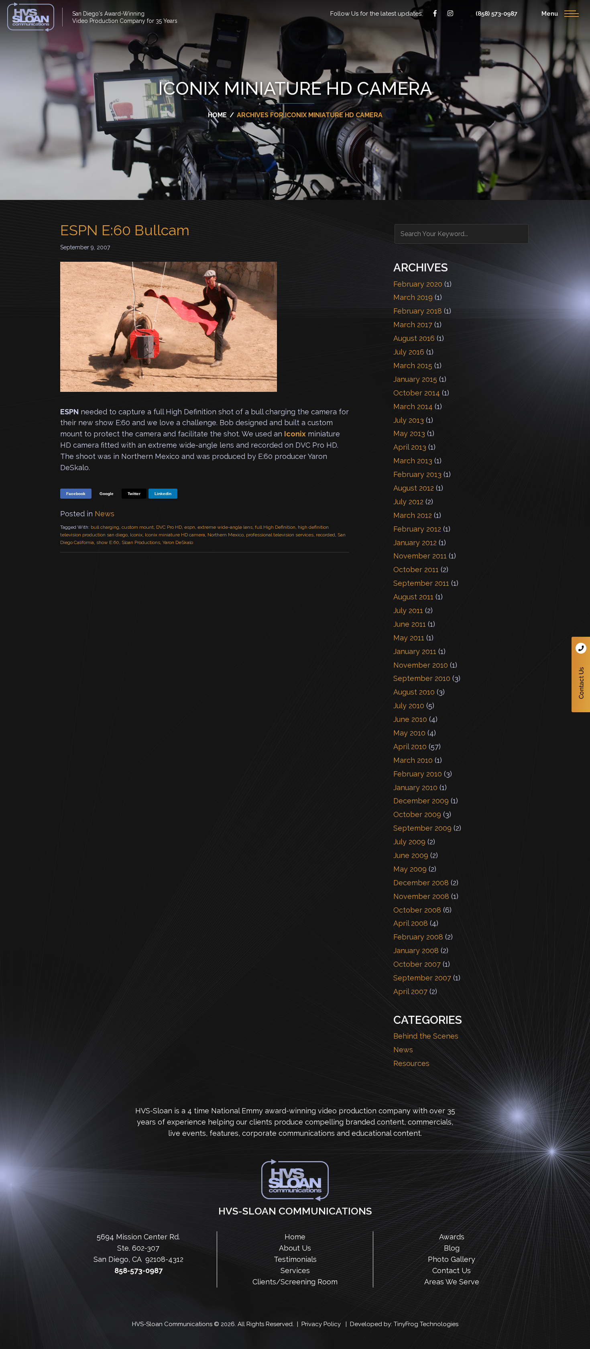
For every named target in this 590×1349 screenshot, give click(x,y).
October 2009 (417, 814)
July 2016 (408, 352)
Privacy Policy (321, 1324)
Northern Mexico (226, 535)
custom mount (138, 527)
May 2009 (410, 869)
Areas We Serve (451, 1282)
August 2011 (413, 597)
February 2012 (417, 529)
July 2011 (408, 610)
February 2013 (417, 474)
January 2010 (415, 787)
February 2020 (417, 284)
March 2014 (413, 406)
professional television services (279, 535)
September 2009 (422, 828)
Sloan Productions (30, 17)
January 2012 (415, 542)
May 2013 (409, 433)
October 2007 (417, 964)
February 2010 (417, 774)
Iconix (295, 434)
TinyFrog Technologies (426, 1324)
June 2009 (410, 855)
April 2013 (409, 447)
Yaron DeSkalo (178, 542)
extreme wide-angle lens (224, 527)
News (104, 513)
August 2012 (413, 488)
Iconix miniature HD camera (175, 535)
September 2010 (421, 678)
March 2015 (412, 365)
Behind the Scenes (425, 1036)
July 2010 (408, 705)
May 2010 (409, 733)
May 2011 (408, 638)
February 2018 (417, 311)
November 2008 (421, 896)
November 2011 (420, 556)
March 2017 (412, 324)
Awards (451, 1237)
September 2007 (422, 978)
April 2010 (410, 746)
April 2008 (410, 923)
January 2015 (415, 379)
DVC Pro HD (169, 527)
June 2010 (410, 719)
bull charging (105, 527)
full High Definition (275, 527)
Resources (411, 1063)
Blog (452, 1248)
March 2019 (413, 297)
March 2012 (412, 515)
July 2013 (408, 420)
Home (295, 1237)
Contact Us (581, 674)
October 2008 (417, 910)
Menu (549, 13)
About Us (295, 1248)
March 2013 (412, 460)
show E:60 (107, 542)
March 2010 (413, 760)
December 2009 (421, 801)
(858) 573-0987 (496, 13)
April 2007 (410, 991)
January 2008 (416, 950)
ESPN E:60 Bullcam (124, 230)
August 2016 (414, 338)
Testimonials (295, 1259)
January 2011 (414, 651)
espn (189, 527)
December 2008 (421, 882)
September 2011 (421, 583)
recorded (325, 535)
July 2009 (409, 842)
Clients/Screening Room (295, 1282)
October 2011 (416, 569)
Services (295, 1270)
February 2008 (418, 937)
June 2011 (409, 624)
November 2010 (420, 665)
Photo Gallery (451, 1259)
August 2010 (414, 692)
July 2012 (408, 501)
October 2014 (416, 393)
